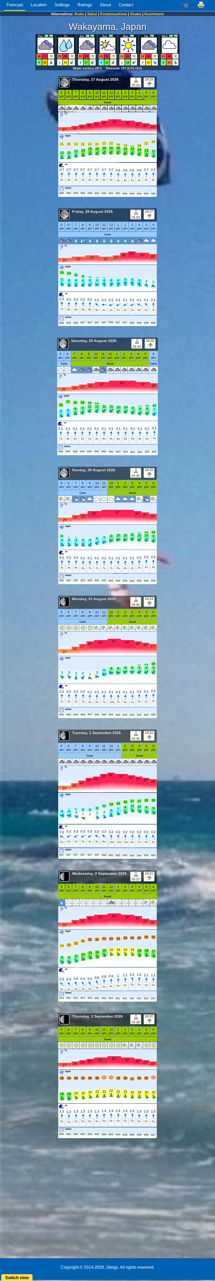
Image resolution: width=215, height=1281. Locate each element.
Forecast (15, 5)
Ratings (85, 5)
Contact (126, 5)
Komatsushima (113, 14)
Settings (62, 5)
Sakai (92, 14)
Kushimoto (154, 14)
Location (39, 5)
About (105, 5)
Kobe (79, 14)
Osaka (135, 14)
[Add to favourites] (186, 5)
